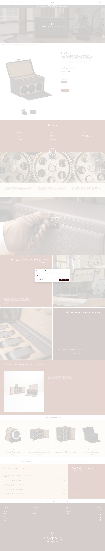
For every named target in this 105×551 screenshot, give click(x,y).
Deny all (53, 279)
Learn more (38, 276)
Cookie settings (41, 279)
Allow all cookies (64, 279)
